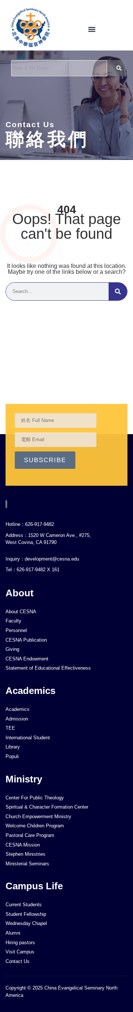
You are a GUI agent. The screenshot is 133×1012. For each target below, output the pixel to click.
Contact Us (30, 124)
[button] (92, 29)
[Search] (118, 291)
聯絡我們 (47, 139)
